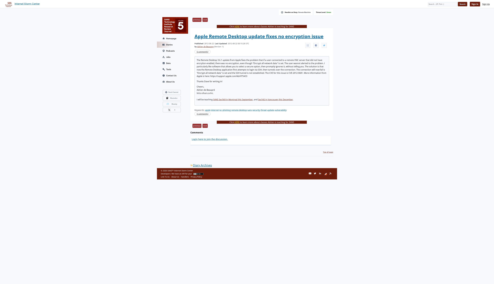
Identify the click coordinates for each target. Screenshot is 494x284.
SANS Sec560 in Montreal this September (233, 99)
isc (220, 110)
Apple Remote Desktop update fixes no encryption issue (259, 36)
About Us (170, 81)
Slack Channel (173, 92)
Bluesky (174, 104)
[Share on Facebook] (316, 45)
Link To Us (165, 177)
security (256, 110)
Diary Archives (202, 165)
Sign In (474, 4)
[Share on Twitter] (324, 45)
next (205, 20)
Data (168, 63)
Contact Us (171, 75)
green (329, 12)
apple (207, 110)
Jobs (168, 57)
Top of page (328, 152)
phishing (226, 110)
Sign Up (486, 4)
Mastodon (173, 98)
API (183, 173)
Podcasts (170, 50)
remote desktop (239, 110)
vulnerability (281, 110)
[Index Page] (8, 4)
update (270, 110)
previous (197, 20)
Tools (168, 69)
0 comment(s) (202, 52)
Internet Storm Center (27, 3)
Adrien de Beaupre (205, 46)
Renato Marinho (304, 12)
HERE (237, 26)
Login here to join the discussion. (210, 139)
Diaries (169, 44)
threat (264, 110)
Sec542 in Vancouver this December (275, 99)
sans (249, 110)
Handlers (185, 177)
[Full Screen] (307, 45)
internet (215, 110)
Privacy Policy (196, 177)
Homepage (171, 38)
